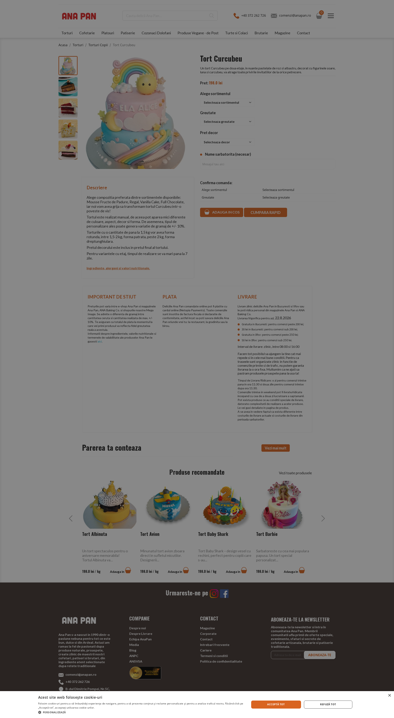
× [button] (389, 695)
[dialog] (197, 704)
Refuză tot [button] (328, 704)
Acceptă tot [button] (276, 704)
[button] (140, 712)
